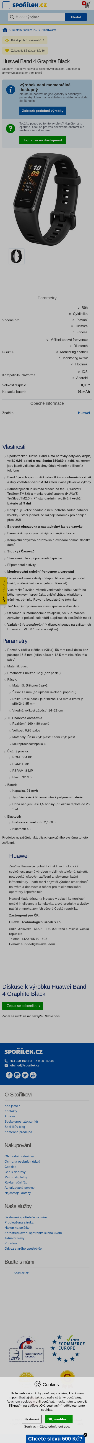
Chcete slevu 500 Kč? (55, 1439)
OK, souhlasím (58, 1419)
